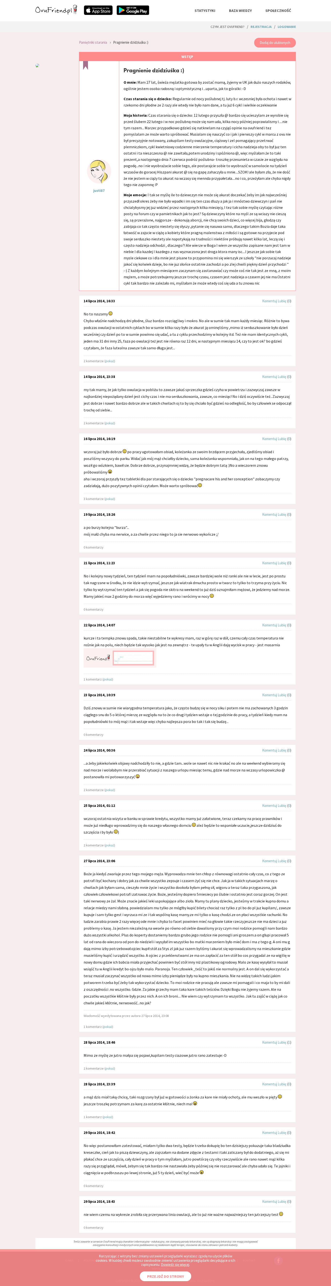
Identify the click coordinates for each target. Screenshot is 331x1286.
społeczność (278, 10)
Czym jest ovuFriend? (227, 27)
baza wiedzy (240, 10)
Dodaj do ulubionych (275, 42)
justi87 (99, 190)
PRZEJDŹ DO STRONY (165, 1276)
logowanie (287, 27)
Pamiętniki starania (93, 42)
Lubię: (282, 301)
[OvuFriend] (56, 13)
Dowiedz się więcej (175, 1264)
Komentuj (269, 301)
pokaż (109, 361)
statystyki (205, 10)
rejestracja (261, 27)
